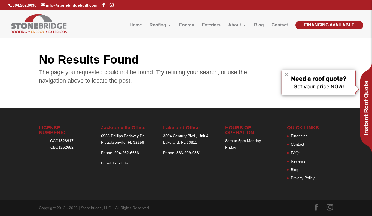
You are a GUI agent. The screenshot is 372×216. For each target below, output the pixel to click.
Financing (299, 136)
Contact (280, 25)
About (234, 25)
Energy (186, 25)
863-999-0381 (188, 153)
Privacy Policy (303, 178)
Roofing (158, 25)
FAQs (295, 153)
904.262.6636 (24, 5)
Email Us (120, 163)
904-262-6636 (126, 153)
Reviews (298, 161)
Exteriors (211, 25)
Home (136, 25)
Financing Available (329, 25)
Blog (259, 25)
